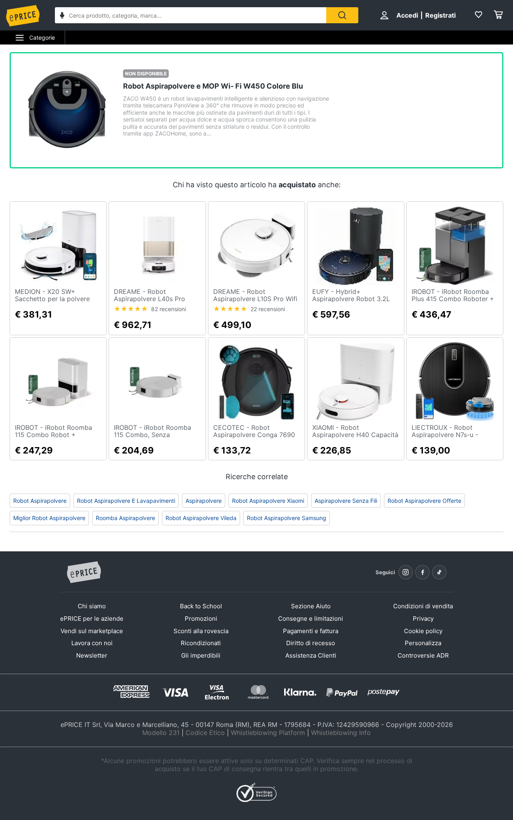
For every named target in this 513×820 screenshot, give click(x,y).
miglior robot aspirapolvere (49, 517)
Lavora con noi (92, 643)
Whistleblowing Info (341, 733)
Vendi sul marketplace (92, 631)
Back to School (201, 606)
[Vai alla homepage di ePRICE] (84, 572)
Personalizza (423, 643)
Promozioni (201, 618)
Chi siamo (92, 606)
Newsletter (91, 655)
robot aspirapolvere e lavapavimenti (126, 500)
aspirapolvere (204, 500)
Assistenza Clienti (310, 655)
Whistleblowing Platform (268, 733)
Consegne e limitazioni (310, 618)
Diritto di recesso (310, 643)
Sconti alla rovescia (201, 631)
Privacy (423, 618)
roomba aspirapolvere (125, 517)
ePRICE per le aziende (91, 618)
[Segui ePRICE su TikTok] (439, 572)
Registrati (440, 15)
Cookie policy (423, 631)
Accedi (407, 15)
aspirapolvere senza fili (346, 500)
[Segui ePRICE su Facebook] (422, 572)
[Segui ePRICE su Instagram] (405, 572)
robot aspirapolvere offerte (424, 500)
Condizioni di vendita (423, 606)
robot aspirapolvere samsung (286, 517)
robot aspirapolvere (40, 500)
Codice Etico (205, 733)
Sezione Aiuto (311, 606)
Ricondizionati (201, 643)
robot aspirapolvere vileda (201, 517)
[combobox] (190, 15)
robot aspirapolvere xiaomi (268, 500)
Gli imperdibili (200, 655)
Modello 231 (161, 733)
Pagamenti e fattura (310, 631)
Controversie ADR (423, 655)
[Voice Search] (62, 16)
